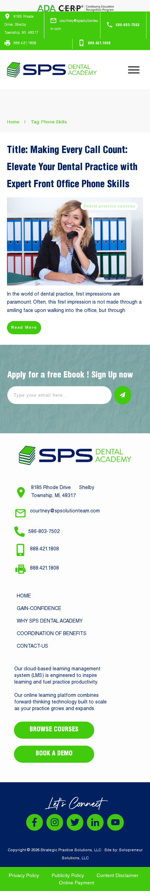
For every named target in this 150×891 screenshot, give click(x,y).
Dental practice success (109, 206)
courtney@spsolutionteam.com (65, 511)
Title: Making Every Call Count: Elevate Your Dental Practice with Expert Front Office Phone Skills (72, 168)
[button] (105, 395)
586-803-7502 (44, 532)
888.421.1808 (44, 549)
